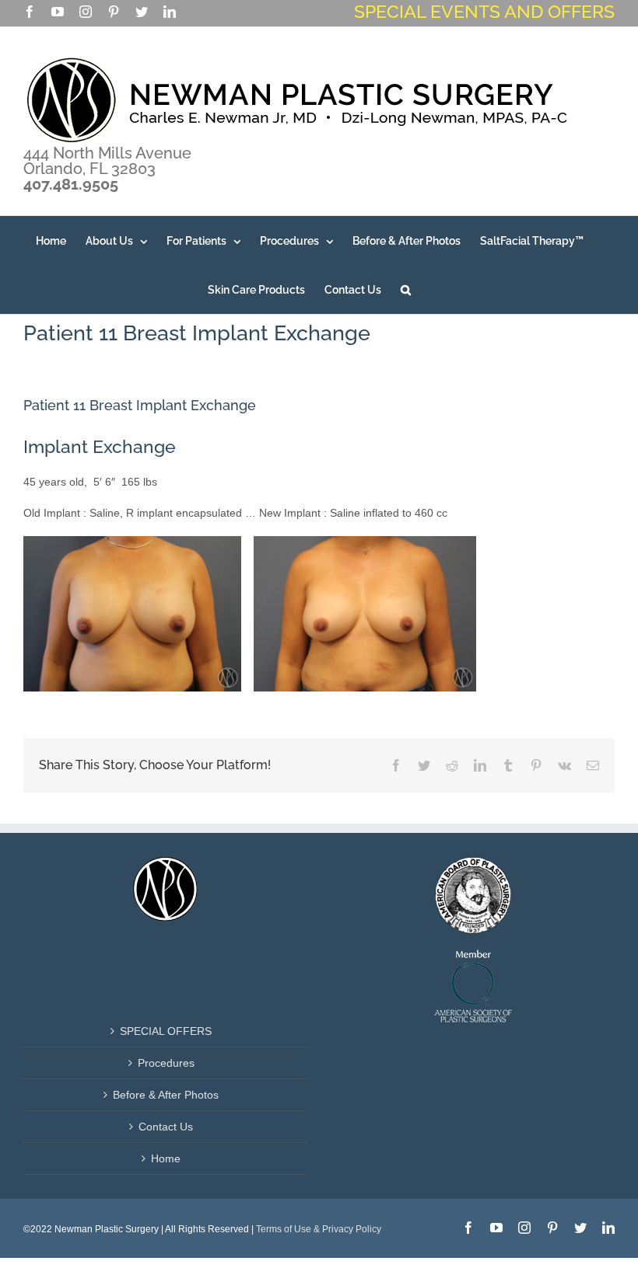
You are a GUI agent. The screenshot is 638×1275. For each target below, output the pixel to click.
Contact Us (165, 1126)
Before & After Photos (166, 1095)
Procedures (166, 1063)
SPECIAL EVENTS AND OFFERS (484, 11)
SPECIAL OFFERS (166, 1031)
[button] (406, 289)
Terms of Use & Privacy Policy (318, 1229)
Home (166, 1158)
